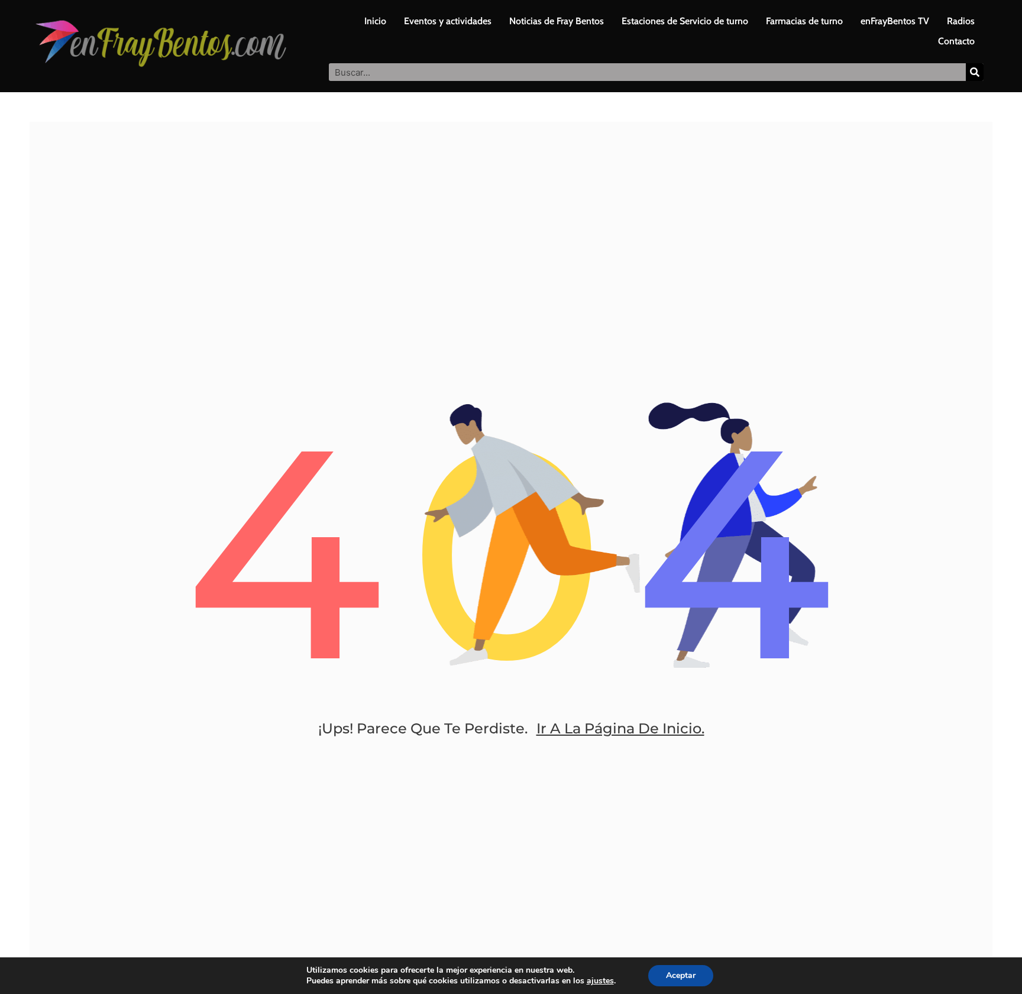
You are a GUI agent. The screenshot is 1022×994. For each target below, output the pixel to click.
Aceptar (681, 975)
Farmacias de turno (804, 21)
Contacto (956, 41)
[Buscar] (975, 72)
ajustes (600, 981)
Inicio (375, 21)
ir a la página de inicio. (620, 728)
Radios (961, 21)
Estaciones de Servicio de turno (685, 21)
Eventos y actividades (447, 21)
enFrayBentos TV (895, 21)
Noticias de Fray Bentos (556, 21)
